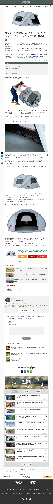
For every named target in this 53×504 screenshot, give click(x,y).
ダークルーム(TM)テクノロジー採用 (13, 68)
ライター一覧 (35, 493)
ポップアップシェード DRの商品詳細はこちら (15, 261)
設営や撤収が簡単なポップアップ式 (13, 66)
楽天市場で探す (32, 256)
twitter (2, 153)
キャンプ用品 (21, 6)
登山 (42, 6)
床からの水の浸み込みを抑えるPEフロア (14, 73)
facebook (2, 156)
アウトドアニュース (5, 6)
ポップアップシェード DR (30, 54)
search (51, 6)
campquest (19, 482)
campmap (33, 481)
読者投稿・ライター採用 (46, 493)
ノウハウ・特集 (36, 6)
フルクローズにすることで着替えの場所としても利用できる (18, 71)
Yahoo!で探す (42, 256)
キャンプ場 (13, 6)
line (2, 159)
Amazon (22, 256)
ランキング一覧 (25, 464)
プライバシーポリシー (22, 493)
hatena (2, 163)
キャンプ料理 (28, 6)
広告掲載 (39, 493)
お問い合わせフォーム (19, 318)
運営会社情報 (15, 493)
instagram (28, 371)
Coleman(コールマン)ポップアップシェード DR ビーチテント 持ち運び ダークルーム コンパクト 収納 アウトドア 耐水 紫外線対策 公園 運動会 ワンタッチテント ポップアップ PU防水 (32, 251)
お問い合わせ (29, 493)
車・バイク (47, 6)
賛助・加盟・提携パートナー (26, 495)
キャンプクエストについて (7, 493)
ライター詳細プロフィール (27, 310)
